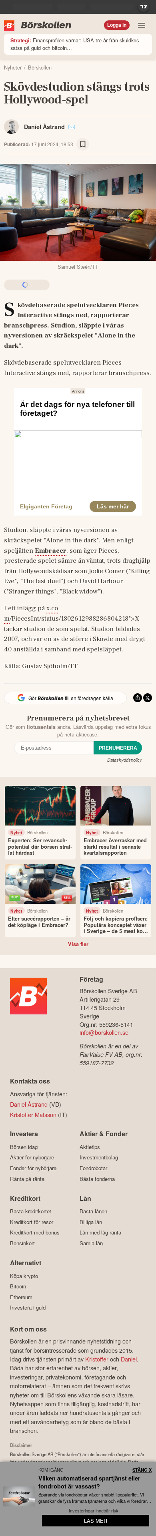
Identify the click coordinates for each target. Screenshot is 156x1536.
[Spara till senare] (82, 144)
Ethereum (21, 1297)
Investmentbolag (99, 1157)
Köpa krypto (24, 1276)
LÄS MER (95, 1520)
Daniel (129, 1359)
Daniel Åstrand (44, 127)
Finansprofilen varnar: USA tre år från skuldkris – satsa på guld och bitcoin (76, 44)
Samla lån (91, 1243)
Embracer (50, 550)
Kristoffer (96, 1359)
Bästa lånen (93, 1211)
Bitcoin (18, 1286)
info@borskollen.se (104, 1032)
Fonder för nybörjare (33, 1168)
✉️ (71, 127)
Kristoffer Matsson (33, 1114)
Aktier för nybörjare (32, 1157)
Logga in (116, 25)
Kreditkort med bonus (35, 1232)
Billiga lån (91, 1222)
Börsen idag (24, 1147)
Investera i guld (28, 1307)
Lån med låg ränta (100, 1232)
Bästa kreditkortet (30, 1211)
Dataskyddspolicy (124, 759)
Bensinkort (22, 1243)
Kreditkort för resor (31, 1222)
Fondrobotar (93, 1168)
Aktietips (90, 1147)
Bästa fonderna (97, 1179)
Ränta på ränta (27, 1179)
